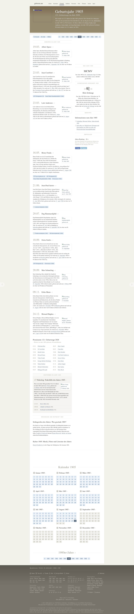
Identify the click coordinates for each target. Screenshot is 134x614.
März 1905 (86, 473)
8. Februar (36, 387)
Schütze (32, 592)
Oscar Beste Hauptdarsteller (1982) (42, 179)
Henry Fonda (89, 23)
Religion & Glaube (91, 585)
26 (46, 484)
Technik (96, 583)
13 (48, 479)
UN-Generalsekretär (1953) (56, 233)
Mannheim (35, 64)
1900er (49, 37)
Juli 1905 (39, 509)
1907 (88, 37)
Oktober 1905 (41, 528)
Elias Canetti (61, 346)
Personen (73, 3)
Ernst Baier (61, 361)
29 (34, 486)
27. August (36, 307)
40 (51, 592)
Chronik (62, 3)
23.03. (36, 72)
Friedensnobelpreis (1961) (41, 233)
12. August (66, 170)
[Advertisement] (52, 135)
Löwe (42, 589)
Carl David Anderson (63, 355)
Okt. (31, 582)
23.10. (54, 370)
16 (37, 482)
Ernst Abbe (43, 404)
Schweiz (70, 589)
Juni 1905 (86, 491)
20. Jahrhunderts (96, 21)
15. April (58, 201)
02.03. (34, 355)
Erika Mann (46, 292)
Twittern (84, 148)
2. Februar (66, 284)
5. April (37, 333)
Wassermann (33, 587)
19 (46, 482)
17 (40, 482)
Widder (43, 587)
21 (51, 482)
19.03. (36, 46)
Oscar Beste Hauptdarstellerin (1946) (54, 96)
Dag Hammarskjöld (49, 213)
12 (46, 479)
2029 (60, 587)
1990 (63, 257)
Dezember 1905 (88, 528)
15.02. (34, 352)
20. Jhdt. (43, 37)
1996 (50, 578)
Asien (79, 589)
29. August (66, 116)
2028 (57, 587)
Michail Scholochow (43, 367)
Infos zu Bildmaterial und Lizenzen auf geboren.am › (92, 612)
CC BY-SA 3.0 (77, 612)
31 (40, 486)
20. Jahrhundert (89, 75)
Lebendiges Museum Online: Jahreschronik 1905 (88, 122)
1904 (75, 37)
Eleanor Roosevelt (56, 433)
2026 (50, 587)
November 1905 (65, 528)
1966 (60, 578)
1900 (48, 558)
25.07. (54, 346)
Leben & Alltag (90, 587)
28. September (36, 284)
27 (48, 484)
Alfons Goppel (61, 364)
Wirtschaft (99, 585)
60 (56, 592)
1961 (58, 227)
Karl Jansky (61, 367)
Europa (75, 589)
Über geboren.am (60, 599)
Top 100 (40, 573)
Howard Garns (41, 355)
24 (40, 484)
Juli (36, 580)
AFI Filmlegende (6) (51, 176)
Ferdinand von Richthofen (46, 410)
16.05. (36, 152)
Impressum (75, 599)
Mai (31, 580)
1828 (41, 387)
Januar (31, 578)
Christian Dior (41, 346)
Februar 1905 (64, 473)
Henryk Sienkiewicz (38, 445)
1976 (40, 333)
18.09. (36, 240)
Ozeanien (74, 592)
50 (53, 592)
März (40, 578)
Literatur (89, 582)
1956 (50, 580)
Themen (84, 3)
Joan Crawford (47, 72)
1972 (34, 118)
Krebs (39, 589)
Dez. (37, 582)
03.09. (54, 355)
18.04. (34, 361)
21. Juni (35, 201)
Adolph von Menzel (45, 407)
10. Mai (59, 90)
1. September (53, 64)
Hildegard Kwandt (42, 370)
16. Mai (55, 168)
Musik (97, 580)
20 (48, 482)
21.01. (34, 346)
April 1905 (40, 491)
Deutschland (71, 587)
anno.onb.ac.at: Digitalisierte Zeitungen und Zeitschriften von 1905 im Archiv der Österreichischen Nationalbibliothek (88, 127)
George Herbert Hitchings (44, 361)
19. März (61, 62)
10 (40, 479)
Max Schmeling (48, 270)
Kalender (55, 3)
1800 (53, 582)
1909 (96, 37)
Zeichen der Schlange (88, 106)
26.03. (34, 358)
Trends (46, 573)
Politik (88, 578)
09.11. (36, 292)
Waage (37, 590)
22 (34, 484)
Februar (36, 578)
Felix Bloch (61, 370)
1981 (58, 64)
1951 (53, 580)
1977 (62, 90)
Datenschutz (69, 599)
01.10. (54, 364)
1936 (60, 580)
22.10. (54, 367)
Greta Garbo (64, 25)
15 (34, 482)
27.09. (54, 361)
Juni (33, 580)
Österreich (77, 587)
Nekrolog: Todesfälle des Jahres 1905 (51, 380)
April (43, 578)
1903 (71, 37)
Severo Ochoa (61, 358)
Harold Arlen (41, 352)
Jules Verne (47, 386)
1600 (60, 582)
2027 (53, 587)
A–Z (78, 592)
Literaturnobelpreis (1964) (41, 207)
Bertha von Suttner (66, 433)
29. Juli (45, 225)
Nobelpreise (90, 589)
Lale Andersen (47, 103)
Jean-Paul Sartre (75, 25)
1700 (57, 582)
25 (43, 484)
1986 (53, 578)
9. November (47, 306)
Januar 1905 (40, 473)
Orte (79, 3)
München (57, 306)
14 (51, 479)
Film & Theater (98, 578)
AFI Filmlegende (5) (38, 263)
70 (58, 592)
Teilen (78, 148)
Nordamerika (71, 590)
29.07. (36, 213)
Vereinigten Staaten (40, 90)
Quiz (94, 3)
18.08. (54, 352)
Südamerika (78, 590)
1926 (64, 580)
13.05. (34, 364)
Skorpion (41, 590)
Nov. (34, 582)
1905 (79, 37)
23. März (52, 88)
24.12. (36, 314)
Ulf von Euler (41, 349)
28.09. (36, 270)
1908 (92, 37)
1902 (67, 37)
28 (51, 484)
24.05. (34, 367)
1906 (84, 37)
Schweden (35, 227)
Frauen (97, 587)
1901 (63, 37)
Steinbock (37, 592)
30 (37, 486)
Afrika (69, 592)
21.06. (36, 185)
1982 (70, 170)
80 (60, 592)
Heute (50, 3)
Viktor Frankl (41, 358)
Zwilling (35, 589)
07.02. (34, 349)
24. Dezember (60, 329)
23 (37, 484)
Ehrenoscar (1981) (57, 179)
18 (43, 482)
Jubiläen (68, 3)
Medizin (101, 583)
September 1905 (88, 509)
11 (43, 479)
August (39, 580)
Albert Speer (46, 47)
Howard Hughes (48, 314)
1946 (57, 580)
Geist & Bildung (96, 582)
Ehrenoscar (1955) (49, 263)
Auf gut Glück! (59, 573)
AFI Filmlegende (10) (38, 96)
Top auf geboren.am (40, 176)
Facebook (97, 592)
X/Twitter (90, 592)
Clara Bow (60, 349)
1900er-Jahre (66, 552)
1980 (62, 201)
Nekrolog (102, 573)
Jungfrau (32, 590)
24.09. (54, 358)
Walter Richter (41, 364)
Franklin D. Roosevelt (41, 433)
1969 (40, 307)
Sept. (43, 580)
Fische (38, 587)
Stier (31, 589)
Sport (92, 578)
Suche (89, 3)
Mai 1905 (62, 491)
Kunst (101, 580)
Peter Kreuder (61, 352)
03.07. (34, 370)
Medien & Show (91, 580)
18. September (53, 227)
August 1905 (63, 509)
